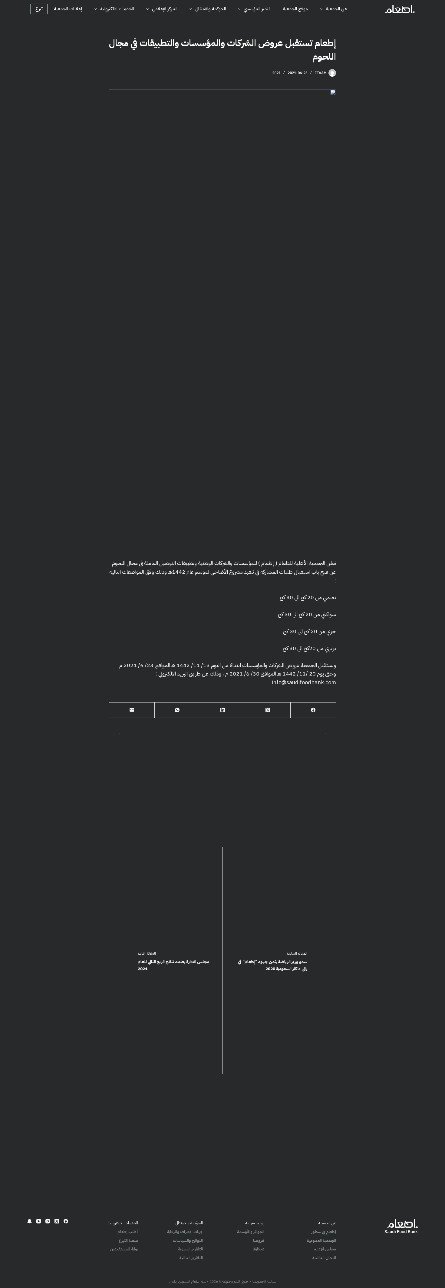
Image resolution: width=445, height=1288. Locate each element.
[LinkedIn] (222, 710)
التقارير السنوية (190, 1249)
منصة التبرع (128, 1240)
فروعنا (258, 1240)
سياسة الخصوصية (264, 1281)
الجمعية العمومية (321, 1240)
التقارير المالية (191, 1258)
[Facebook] (313, 710)
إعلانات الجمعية (68, 8)
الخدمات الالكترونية (117, 8)
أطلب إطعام (127, 1232)
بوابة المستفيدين (124, 1249)
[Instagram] (47, 1221)
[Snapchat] (29, 1221)
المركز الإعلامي (164, 8)
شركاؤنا (258, 1249)
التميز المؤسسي (257, 8)
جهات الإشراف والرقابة (185, 1232)
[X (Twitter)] (267, 710)
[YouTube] (38, 1221)
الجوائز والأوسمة (250, 1232)
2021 (276, 73)
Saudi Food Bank (401, 1232)
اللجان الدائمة (324, 1258)
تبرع (39, 8)
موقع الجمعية (295, 8)
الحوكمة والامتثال (210, 8)
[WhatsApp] (177, 710)
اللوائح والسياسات (188, 1240)
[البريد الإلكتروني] (131, 710)
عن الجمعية (336, 8)
